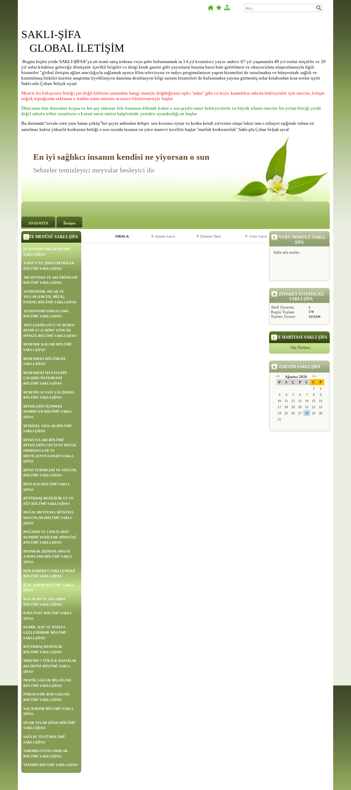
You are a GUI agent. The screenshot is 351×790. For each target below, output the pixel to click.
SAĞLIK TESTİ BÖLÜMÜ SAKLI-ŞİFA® (44, 739)
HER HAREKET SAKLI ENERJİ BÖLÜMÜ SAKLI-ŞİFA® (49, 573)
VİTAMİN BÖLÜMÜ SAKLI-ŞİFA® (50, 765)
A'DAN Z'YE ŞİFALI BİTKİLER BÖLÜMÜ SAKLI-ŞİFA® (48, 265)
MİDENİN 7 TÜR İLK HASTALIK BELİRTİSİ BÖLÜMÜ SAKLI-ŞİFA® (49, 666)
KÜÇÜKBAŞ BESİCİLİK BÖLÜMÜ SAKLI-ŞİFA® (42, 649)
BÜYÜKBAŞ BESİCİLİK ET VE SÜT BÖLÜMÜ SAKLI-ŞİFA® (48, 501)
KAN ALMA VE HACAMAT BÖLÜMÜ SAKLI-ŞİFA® (44, 601)
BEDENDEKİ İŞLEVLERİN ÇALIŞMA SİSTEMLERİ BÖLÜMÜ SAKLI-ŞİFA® (45, 378)
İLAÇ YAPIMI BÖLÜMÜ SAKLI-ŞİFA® (49, 587)
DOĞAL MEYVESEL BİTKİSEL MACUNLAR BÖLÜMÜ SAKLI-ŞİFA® (48, 517)
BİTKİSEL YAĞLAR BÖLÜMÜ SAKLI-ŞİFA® (47, 428)
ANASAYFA (38, 223)
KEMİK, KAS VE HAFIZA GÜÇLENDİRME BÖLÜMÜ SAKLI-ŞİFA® (44, 632)
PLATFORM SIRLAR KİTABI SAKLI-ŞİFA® (46, 251)
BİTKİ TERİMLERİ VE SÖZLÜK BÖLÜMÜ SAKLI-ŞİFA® (49, 472)
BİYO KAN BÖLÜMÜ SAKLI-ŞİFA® (46, 486)
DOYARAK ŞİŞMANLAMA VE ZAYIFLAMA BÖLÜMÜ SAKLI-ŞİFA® (48, 556)
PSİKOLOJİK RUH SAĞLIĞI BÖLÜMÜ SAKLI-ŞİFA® (46, 697)
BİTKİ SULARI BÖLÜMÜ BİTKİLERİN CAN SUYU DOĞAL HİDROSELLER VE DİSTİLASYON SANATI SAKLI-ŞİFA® (50, 450)
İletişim (69, 223)
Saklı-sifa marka (286, 252)
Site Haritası (300, 347)
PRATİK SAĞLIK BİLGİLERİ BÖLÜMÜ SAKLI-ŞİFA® (47, 683)
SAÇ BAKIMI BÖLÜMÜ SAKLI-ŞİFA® (48, 711)
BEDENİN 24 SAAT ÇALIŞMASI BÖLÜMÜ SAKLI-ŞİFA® (48, 395)
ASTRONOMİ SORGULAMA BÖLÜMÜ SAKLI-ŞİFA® (46, 313)
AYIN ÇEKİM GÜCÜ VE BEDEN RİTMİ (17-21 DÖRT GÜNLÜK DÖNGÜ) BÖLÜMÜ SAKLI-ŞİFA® (49, 330)
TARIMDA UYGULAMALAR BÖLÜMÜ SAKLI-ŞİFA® (45, 753)
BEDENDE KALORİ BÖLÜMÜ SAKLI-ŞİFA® (47, 347)
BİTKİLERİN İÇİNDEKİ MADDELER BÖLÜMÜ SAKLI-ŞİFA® (48, 411)
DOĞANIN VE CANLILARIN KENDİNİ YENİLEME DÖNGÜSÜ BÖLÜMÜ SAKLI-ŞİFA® (49, 537)
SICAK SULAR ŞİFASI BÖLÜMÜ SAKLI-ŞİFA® (49, 725)
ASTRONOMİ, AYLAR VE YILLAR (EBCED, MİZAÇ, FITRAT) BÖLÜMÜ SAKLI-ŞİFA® (49, 297)
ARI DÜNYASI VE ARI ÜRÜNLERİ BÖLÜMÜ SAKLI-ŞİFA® (50, 280)
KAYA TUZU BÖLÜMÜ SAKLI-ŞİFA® (47, 615)
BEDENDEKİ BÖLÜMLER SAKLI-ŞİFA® (44, 361)
